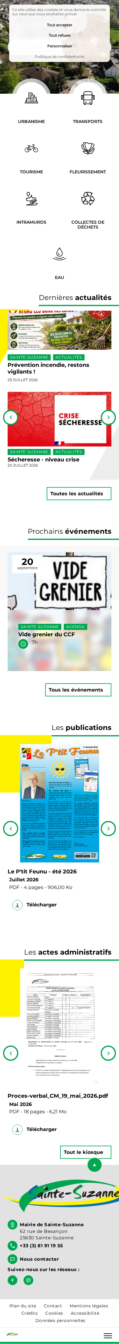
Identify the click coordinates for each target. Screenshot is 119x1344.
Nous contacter (39, 1259)
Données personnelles (60, 1320)
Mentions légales (89, 1306)
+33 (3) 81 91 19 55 (41, 1245)
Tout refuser (60, 35)
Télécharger (41, 905)
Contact (53, 1306)
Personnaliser (59, 46)
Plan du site (22, 1306)
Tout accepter (59, 25)
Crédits (29, 1313)
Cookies (54, 1313)
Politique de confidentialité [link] (59, 56)
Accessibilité (85, 1313)
